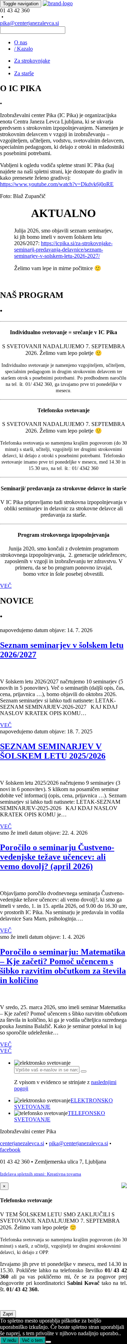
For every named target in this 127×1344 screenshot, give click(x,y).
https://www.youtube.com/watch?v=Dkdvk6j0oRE (57, 184)
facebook (10, 1150)
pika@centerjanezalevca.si (29, 23)
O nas (20, 42)
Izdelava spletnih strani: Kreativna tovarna (40, 1174)
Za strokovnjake (32, 61)
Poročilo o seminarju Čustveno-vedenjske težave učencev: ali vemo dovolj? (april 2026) (57, 857)
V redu (9, 1340)
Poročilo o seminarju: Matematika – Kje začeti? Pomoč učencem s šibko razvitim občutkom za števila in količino (63, 966)
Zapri (8, 1314)
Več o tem (32, 1340)
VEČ (6, 586)
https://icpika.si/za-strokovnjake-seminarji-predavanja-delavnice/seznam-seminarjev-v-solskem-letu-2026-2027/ (63, 249)
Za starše (24, 73)
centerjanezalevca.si (22, 1143)
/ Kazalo (23, 49)
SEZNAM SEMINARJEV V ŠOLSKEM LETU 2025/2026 (52, 751)
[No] (48, 1342)
